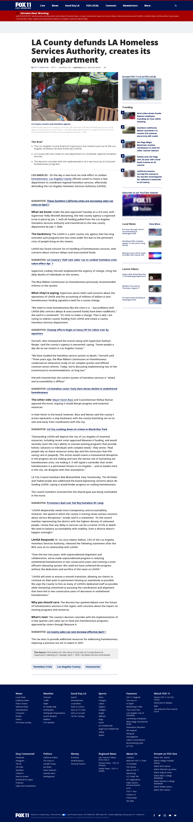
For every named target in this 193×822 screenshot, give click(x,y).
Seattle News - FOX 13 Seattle (108, 769)
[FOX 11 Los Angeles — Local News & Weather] (24, 5)
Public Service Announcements (133, 783)
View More (154, 224)
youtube (170, 815)
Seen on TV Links (78, 710)
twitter (159, 815)
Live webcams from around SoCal (165, 710)
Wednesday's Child (134, 706)
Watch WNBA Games (163, 786)
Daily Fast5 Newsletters (26, 786)
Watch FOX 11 (162, 693)
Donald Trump (49, 764)
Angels (101, 713)
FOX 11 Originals (133, 697)
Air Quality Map (49, 706)
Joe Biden (47, 767)
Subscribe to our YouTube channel (140, 192)
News (19, 693)
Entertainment (22, 710)
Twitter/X (19, 773)
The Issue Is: (131, 700)
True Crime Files (133, 710)
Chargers (102, 700)
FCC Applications (133, 779)
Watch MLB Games (162, 766)
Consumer (20, 713)
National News (22, 706)
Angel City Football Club (109, 729)
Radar (45, 703)
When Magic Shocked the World (137, 722)
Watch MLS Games (162, 790)
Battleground (48, 776)
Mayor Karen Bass (63, 399)
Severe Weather (50, 716)
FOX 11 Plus (131, 791)
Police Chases (21, 703)
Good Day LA (78, 693)
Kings (101, 719)
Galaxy (101, 732)
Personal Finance (78, 764)
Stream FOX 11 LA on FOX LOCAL (139, 76)
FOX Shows (131, 767)
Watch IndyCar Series (163, 772)
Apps (156, 706)
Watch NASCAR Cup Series (165, 769)
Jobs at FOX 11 (132, 770)
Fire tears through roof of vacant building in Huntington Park (133, 231)
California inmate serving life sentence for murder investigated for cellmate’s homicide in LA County (149, 176)
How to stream (22, 776)
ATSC (128, 788)
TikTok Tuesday (77, 716)
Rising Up (130, 733)
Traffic (46, 700)
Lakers (101, 703)
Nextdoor (20, 770)
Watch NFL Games (162, 757)
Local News (129, 223)
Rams (101, 697)
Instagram (20, 760)
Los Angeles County (60, 178)
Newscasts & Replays (163, 703)
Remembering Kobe (134, 743)
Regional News (107, 753)
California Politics (50, 757)
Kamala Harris (49, 773)
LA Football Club (106, 725)
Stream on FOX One (165, 753)
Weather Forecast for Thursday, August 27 (131, 287)
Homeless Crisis (65, 67)
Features (131, 693)
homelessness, (39, 178)
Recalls (19, 716)
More (147, 5)
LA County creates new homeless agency (51, 124)
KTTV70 (129, 746)
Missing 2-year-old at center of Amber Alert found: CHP (134, 254)
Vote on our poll (78, 713)
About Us (131, 753)
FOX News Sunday (23, 722)
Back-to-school (77, 706)
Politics (19, 719)
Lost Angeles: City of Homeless (135, 714)
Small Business (77, 760)
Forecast (47, 697)
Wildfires (47, 719)
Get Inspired (131, 730)
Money (75, 753)
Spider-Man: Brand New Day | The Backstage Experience (134, 275)
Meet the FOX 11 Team (136, 760)
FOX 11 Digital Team (41, 67)
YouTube (19, 767)
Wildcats (102, 716)
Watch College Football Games (164, 761)
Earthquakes (48, 710)
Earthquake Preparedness (54, 713)
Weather (48, 693)
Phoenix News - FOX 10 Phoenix (109, 764)
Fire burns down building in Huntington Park (133, 298)
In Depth (130, 703)
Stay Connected (25, 753)
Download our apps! (24, 779)
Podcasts (20, 782)
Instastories (93, 666)
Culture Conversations (135, 740)
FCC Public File (132, 776)
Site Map (130, 801)
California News (22, 700)
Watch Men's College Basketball (163, 776)
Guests (74, 697)
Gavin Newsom (49, 770)
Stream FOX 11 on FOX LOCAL (164, 698)
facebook (154, 815)
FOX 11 (54, 67)
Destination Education (135, 727)
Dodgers (102, 710)
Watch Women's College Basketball (164, 782)
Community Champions (136, 718)
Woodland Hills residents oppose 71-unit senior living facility (133, 243)
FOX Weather (49, 722)
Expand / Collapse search (175, 6)
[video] (155, 277)
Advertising (131, 773)
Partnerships (131, 797)
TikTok (18, 764)
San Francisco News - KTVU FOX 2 (108, 758)
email (175, 815)
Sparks (101, 735)
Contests (130, 757)
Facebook (20, 757)
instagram (165, 815)
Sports (102, 693)
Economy (75, 757)
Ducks (101, 722)
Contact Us (131, 794)
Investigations (132, 736)
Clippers (102, 706)
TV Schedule (131, 764)
